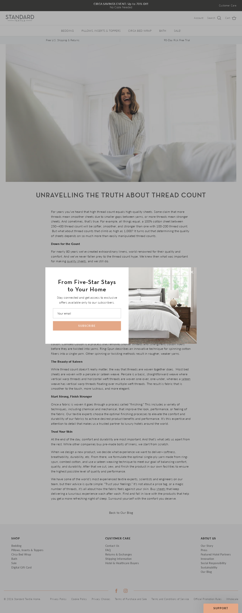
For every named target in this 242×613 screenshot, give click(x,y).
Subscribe (87, 325)
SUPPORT (220, 608)
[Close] (192, 272)
